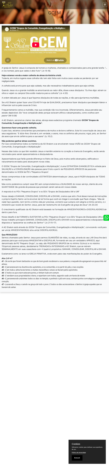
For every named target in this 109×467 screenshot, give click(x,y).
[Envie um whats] (106, 218)
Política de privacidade (79, 452)
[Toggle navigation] (105, 5)
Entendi (77, 458)
